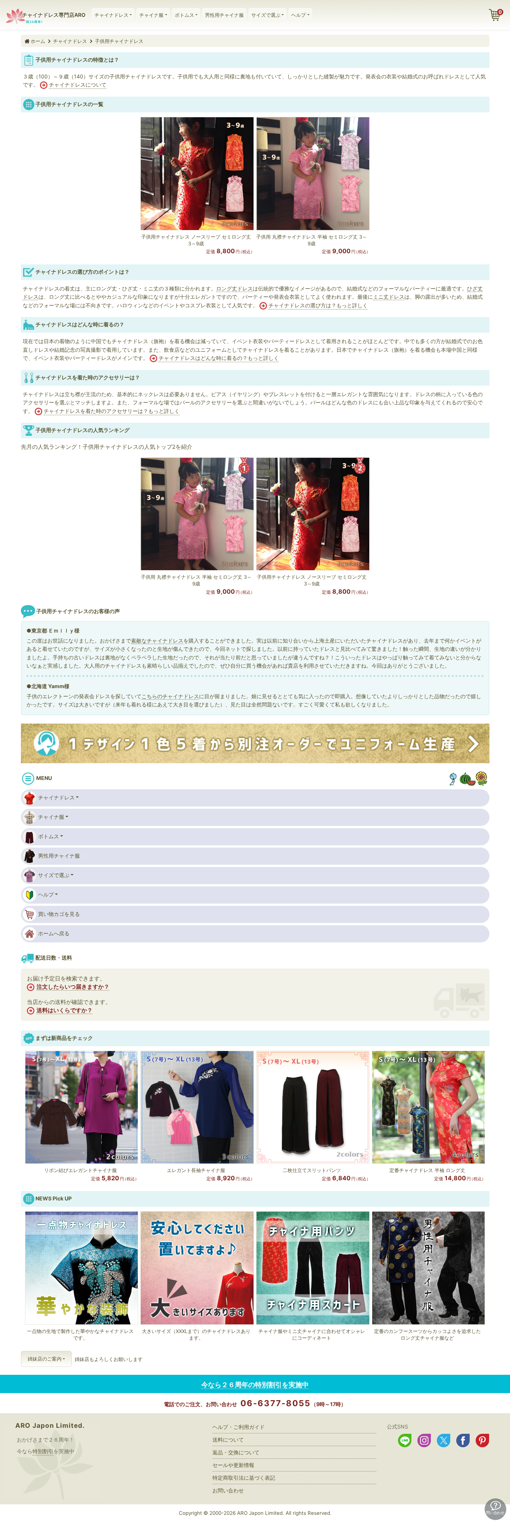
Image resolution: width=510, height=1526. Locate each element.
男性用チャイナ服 (224, 15)
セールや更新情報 (233, 1465)
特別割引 (42, 1451)
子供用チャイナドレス (119, 41)
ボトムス (184, 15)
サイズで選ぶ (265, 15)
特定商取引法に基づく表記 (243, 1477)
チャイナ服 (151, 15)
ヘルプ (298, 15)
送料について (228, 1439)
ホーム (38, 41)
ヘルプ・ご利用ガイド (238, 1427)
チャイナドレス (111, 15)
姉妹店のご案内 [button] (45, 1359)
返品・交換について (235, 1452)
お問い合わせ (228, 1490)
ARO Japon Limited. (50, 1425)
